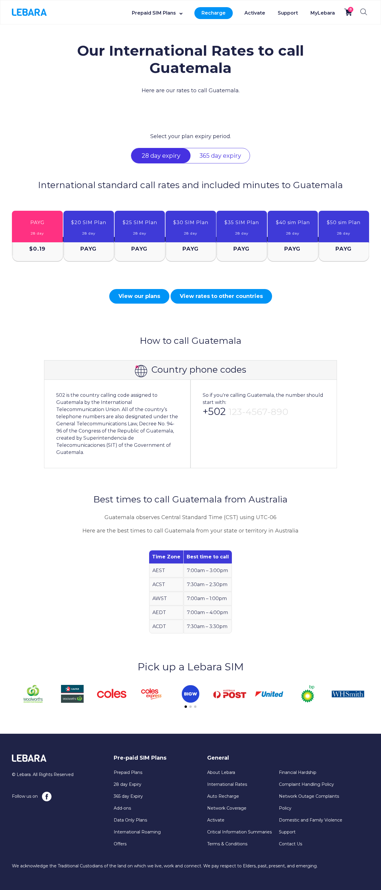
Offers (120, 844)
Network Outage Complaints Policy (309, 802)
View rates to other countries (221, 296)
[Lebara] (29, 11)
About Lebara (221, 772)
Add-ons (122, 808)
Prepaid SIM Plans (154, 13)
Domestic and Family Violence (310, 820)
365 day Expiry (128, 796)
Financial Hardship (297, 772)
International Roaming (137, 832)
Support (288, 13)
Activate (254, 13)
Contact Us (290, 844)
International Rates (227, 784)
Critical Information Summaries (239, 832)
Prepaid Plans (128, 772)
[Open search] (363, 12)
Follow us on (25, 796)
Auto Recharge (223, 796)
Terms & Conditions (227, 844)
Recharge (214, 13)
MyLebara (322, 13)
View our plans (139, 296)
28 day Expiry (127, 784)
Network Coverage (226, 808)
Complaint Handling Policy (306, 784)
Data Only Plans (130, 820)
